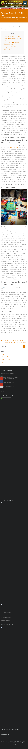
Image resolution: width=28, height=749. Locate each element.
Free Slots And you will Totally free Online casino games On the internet (13, 38)
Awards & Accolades (12, 746)
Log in (2, 354)
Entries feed (4, 357)
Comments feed (5, 359)
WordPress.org (5, 362)
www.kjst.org (7, 391)
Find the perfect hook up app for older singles (16, 342)
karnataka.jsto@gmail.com (8, 388)
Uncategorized (5, 29)
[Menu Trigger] (25, 3)
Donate (14, 744)
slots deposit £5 (14, 148)
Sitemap (18, 746)
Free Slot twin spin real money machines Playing (12, 340)
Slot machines (8, 50)
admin (4, 27)
